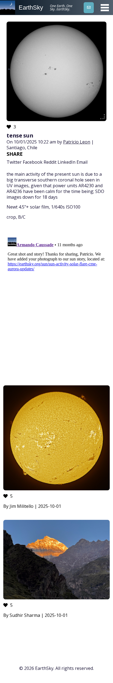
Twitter (14, 162)
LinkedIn (66, 162)
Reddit (50, 162)
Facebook (33, 162)
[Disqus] (56, 303)
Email (82, 162)
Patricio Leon (76, 142)
